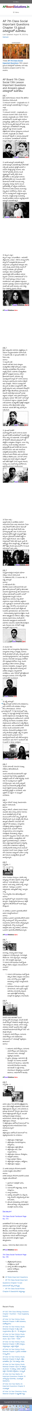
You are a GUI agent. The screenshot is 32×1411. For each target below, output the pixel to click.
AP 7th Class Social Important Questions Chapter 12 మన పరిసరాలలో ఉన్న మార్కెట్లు (15, 1283)
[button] (16, 1408)
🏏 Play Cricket (27, 1409)
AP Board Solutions (22, 1402)
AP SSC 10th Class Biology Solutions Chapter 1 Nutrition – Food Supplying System (16, 1314)
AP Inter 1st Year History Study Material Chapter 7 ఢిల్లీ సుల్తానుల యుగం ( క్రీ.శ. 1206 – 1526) (14, 1336)
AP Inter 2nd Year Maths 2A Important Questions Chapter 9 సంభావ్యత (14, 1386)
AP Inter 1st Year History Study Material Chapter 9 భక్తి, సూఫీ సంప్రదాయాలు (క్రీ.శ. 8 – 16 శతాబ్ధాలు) (14, 1329)
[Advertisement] (16, 237)
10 (23, 1406)
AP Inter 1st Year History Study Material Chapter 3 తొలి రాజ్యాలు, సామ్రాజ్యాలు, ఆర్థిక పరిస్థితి (14, 1344)
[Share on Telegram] (2, 704)
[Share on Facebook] (2, 707)
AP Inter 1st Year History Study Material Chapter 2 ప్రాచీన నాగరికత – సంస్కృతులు (15, 1351)
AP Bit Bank (7, 1409)
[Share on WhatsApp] (2, 700)
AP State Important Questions (16, 1277)
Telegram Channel (21, 1409)
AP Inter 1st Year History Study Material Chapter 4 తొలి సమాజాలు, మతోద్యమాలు (14, 1321)
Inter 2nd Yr (16, 1409)
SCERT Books (27, 1406)
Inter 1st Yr (12, 1409)
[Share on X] (2, 711)
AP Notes (3, 1409)
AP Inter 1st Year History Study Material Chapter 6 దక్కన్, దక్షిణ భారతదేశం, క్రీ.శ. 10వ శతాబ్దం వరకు (14, 1359)
